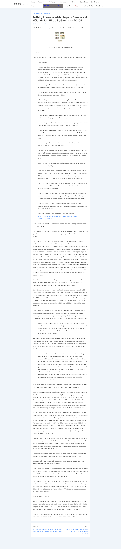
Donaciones (84, 2)
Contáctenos (95, 2)
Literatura (63, 2)
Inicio (33, 2)
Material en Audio (87, 6)
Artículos (52, 2)
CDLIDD (17, 3)
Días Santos (100, 6)
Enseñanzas (35, 6)
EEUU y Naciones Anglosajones (41, 13)
